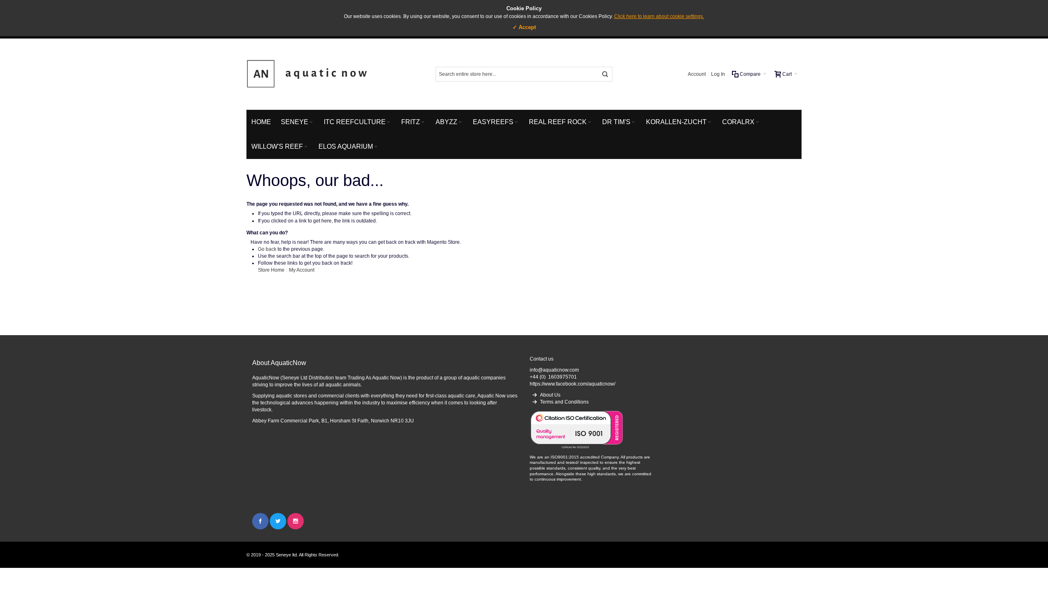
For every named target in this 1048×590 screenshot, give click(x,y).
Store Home (271, 270)
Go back (267, 249)
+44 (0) (553, 377)
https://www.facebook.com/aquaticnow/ (572, 384)
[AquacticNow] (307, 74)
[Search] (605, 74)
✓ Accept (524, 27)
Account (697, 74)
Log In (718, 74)
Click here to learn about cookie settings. (659, 16)
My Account (301, 270)
